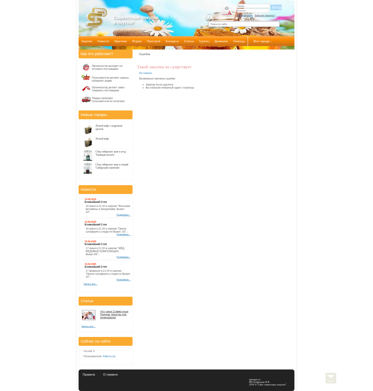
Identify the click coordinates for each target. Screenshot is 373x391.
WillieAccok (109, 356)
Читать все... (91, 284)
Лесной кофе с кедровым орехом (108, 127)
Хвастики (120, 41)
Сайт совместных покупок (271, 384)
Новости (103, 41)
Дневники (221, 41)
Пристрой (153, 41)
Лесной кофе (102, 138)
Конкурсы (172, 41)
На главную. (146, 72)
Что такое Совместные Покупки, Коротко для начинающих (114, 314)
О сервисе (110, 374)
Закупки (86, 41)
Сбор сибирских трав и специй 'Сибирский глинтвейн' (111, 166)
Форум (137, 41)
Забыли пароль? (264, 15)
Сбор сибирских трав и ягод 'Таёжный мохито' (110, 153)
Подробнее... (124, 215)
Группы (204, 41)
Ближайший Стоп (96, 201)
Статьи (189, 41)
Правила (89, 374)
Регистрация (245, 15)
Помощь (239, 41)
